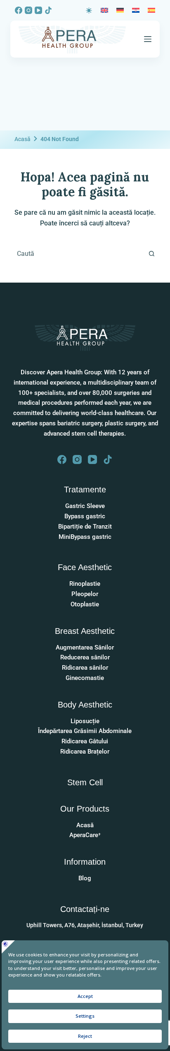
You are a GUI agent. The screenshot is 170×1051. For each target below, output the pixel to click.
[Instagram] (28, 10)
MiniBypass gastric (85, 537)
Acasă (22, 139)
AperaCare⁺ (85, 835)
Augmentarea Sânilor (85, 647)
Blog (84, 878)
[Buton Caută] (151, 254)
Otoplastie (85, 604)
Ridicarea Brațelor (84, 751)
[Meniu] (147, 39)
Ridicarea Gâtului (84, 741)
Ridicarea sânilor (85, 667)
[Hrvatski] (135, 10)
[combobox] (77, 254)
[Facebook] (18, 10)
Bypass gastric (84, 516)
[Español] (151, 10)
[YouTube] (38, 10)
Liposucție (85, 721)
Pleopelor (84, 594)
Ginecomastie (85, 678)
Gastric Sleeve (85, 506)
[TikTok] (48, 10)
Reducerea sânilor (85, 657)
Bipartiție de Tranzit (85, 526)
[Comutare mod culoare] (89, 10)
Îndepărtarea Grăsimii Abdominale (85, 731)
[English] (104, 10)
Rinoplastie (84, 583)
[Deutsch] (120, 10)
